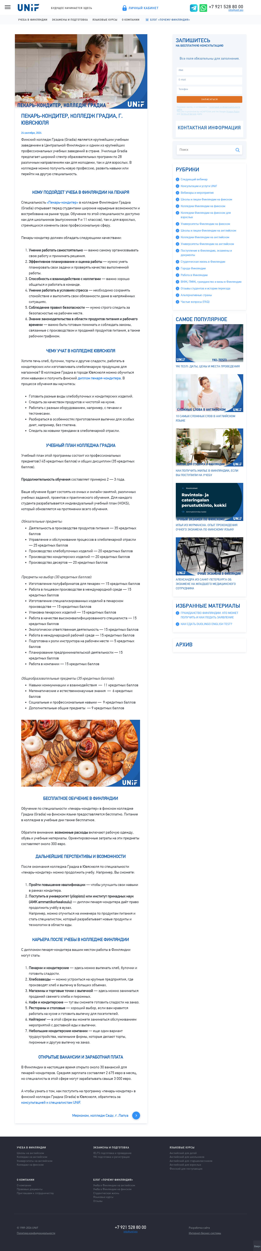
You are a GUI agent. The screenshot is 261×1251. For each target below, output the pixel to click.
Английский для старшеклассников (191, 1160)
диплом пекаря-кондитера (99, 378)
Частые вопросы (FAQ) (195, 302)
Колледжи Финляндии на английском (205, 237)
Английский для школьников (187, 1156)
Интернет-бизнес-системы (205, 1233)
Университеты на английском (34, 1160)
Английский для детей (183, 1153)
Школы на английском (30, 1153)
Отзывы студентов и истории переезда (205, 288)
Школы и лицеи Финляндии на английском (208, 230)
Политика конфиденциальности (36, 1233)
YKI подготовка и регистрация (111, 1156)
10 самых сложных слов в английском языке (205, 418)
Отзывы (98, 1200)
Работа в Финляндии (194, 275)
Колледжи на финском (30, 1164)
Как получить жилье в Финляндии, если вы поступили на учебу (207, 473)
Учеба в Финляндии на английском (114, 1185)
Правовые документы (30, 1189)
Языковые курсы (104, 19)
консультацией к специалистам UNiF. (51, 1102)
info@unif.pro (236, 10)
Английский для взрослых (185, 1164)
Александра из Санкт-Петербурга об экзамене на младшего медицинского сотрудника (206, 584)
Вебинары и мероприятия (197, 193)
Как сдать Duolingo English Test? (206, 624)
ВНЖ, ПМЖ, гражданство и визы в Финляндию (211, 282)
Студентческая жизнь (106, 1193)
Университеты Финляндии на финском (205, 224)
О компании (130, 19)
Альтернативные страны (196, 295)
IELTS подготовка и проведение (112, 1153)
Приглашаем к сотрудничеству (35, 1193)
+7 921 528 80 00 (226, 6)
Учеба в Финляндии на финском (112, 1189)
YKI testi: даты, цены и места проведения (208, 366)
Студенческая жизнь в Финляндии (203, 262)
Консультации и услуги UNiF (199, 186)
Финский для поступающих (186, 1168)
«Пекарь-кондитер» (62, 202)
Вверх (257, 1246)
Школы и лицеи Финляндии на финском (206, 199)
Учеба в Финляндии (32, 19)
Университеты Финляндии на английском (207, 244)
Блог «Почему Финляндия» (170, 19)
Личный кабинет (144, 8)
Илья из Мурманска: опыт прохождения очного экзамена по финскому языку (206, 527)
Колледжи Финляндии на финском (203, 206)
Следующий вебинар (194, 179)
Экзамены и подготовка (70, 19)
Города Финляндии (193, 268)
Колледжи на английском (32, 1156)
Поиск (238, 150)
